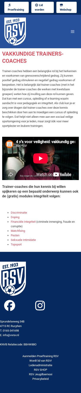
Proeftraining (16, 9)
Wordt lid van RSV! (40, 360)
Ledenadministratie (40, 365)
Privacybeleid (40, 378)
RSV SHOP (40, 369)
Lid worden (39, 7)
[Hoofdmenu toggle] (72, 31)
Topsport (16, 244)
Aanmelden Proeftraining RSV (40, 356)
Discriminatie (19, 212)
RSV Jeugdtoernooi (40, 374)
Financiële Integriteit (23, 221)
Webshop (65, 9)
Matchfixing (18, 230)
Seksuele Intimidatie (23, 240)
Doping (15, 217)
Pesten (15, 235)
